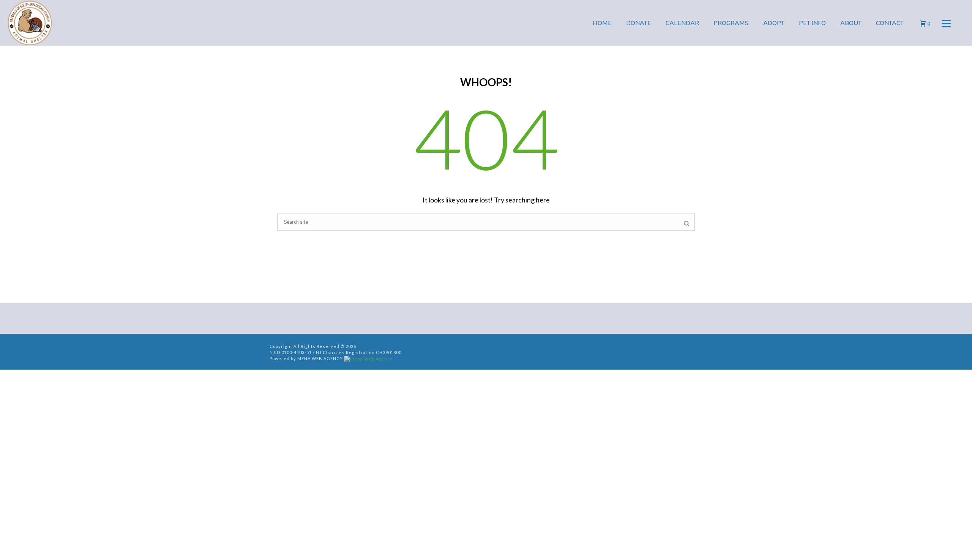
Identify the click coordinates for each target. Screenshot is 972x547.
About (851, 23)
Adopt (773, 23)
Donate (638, 23)
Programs (731, 23)
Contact (890, 23)
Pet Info (812, 23)
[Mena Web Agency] (368, 358)
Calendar (682, 23)
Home (602, 23)
